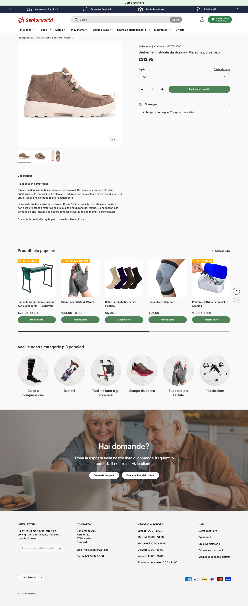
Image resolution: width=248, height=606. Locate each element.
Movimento (78, 29)
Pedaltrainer (214, 391)
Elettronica (160, 29)
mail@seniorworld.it (96, 549)
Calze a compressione (33, 393)
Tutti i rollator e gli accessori (105, 393)
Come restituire (134, 2)
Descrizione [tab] (25, 175)
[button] (220, 19)
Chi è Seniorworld (209, 543)
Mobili (59, 29)
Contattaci (204, 537)
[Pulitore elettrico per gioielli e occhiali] (211, 278)
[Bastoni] (69, 370)
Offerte (180, 29)
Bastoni (69, 391)
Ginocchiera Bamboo (161, 302)
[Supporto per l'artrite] (178, 370)
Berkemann (145, 46)
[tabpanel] (70, 201)
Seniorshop (30, 593)
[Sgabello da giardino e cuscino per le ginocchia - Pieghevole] (37, 278)
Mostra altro (36, 319)
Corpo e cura (101, 29)
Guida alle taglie (222, 69)
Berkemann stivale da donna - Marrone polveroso (55, 38)
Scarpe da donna (142, 391)
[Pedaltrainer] (215, 370)
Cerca (175, 19)
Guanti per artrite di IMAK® (77, 302)
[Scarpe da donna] (142, 370)
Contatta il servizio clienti (140, 475)
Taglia (142, 69)
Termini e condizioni (210, 550)
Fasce (43, 29)
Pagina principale (25, 38)
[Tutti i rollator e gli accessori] (106, 370)
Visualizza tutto (221, 250)
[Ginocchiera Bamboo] (167, 278)
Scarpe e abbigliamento (131, 29)
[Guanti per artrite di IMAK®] (80, 278)
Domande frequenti (104, 475)
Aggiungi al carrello (199, 89)
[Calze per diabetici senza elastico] (124, 278)
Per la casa (24, 29)
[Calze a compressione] (33, 370)
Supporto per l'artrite (178, 393)
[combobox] (127, 19)
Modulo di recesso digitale (214, 556)
